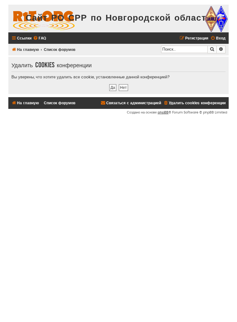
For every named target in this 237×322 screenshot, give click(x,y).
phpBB (163, 112)
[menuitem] (39, 38)
